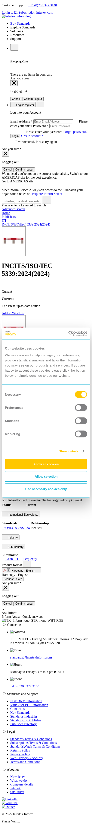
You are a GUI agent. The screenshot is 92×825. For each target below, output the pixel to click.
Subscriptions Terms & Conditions (33, 743)
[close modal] (14, 83)
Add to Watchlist (13, 313)
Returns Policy (20, 750)
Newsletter (17, 776)
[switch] (81, 407)
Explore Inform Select (47, 194)
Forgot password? (75, 132)
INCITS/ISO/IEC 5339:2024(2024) (26, 224)
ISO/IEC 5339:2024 (16, 528)
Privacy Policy (20, 754)
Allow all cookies (46, 464)
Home (6, 213)
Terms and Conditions (25, 762)
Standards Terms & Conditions (31, 739)
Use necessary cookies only (46, 489)
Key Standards (20, 712)
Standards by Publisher (25, 720)
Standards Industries (23, 716)
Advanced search (13, 209)
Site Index (17, 792)
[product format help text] (27, 564)
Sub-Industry (15, 547)
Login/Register (24, 105)
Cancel (16, 98)
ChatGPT (12, 559)
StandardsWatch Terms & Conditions (35, 746)
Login (15, 136)
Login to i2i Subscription (18, 12)
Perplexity (29, 559)
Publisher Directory (23, 724)
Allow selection (46, 476)
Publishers (9, 217)
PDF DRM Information (26, 701)
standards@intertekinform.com (31, 657)
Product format (12, 565)
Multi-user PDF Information (29, 705)
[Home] (17, 16)
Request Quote (12, 579)
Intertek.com (44, 12)
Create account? (31, 136)
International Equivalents (22, 514)
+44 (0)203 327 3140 (42, 5)
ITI (4, 220)
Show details (68, 451)
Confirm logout (33, 98)
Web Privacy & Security (26, 758)
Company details (21, 784)
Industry (12, 537)
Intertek (15, 788)
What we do (18, 780)
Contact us (17, 709)
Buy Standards (20, 23)
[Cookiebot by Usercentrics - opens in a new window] (68, 333)
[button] (21, 570)
